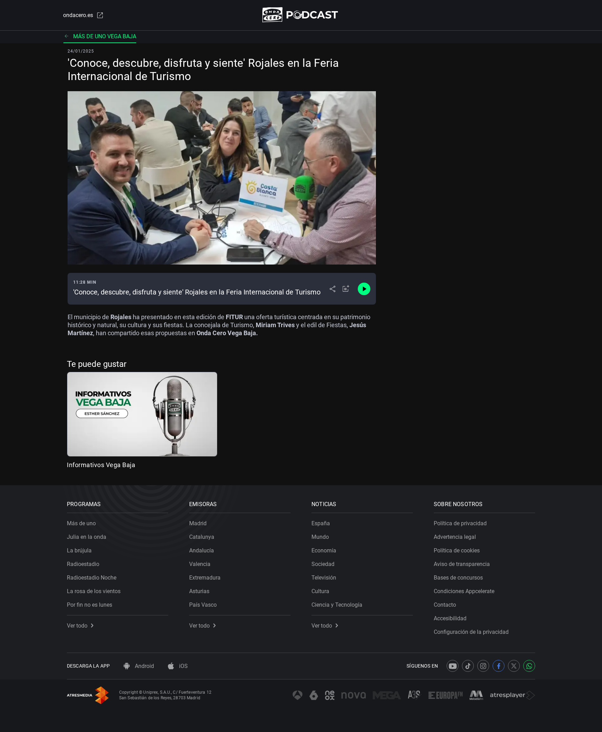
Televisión (323, 577)
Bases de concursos (458, 577)
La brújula (79, 550)
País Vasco (203, 604)
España (320, 523)
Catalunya (201, 537)
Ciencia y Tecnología (336, 604)
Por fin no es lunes (89, 604)
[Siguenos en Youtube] (452, 666)
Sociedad (322, 564)
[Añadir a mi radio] (346, 289)
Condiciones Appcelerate (464, 591)
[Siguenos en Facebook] (498, 666)
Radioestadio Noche (91, 577)
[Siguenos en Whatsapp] (529, 666)
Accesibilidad (450, 618)
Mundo (320, 537)
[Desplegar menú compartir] (332, 289)
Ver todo (77, 625)
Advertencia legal (455, 537)
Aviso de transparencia (462, 564)
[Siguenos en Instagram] (483, 666)
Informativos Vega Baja (101, 465)
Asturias (199, 591)
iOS (183, 666)
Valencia (199, 564)
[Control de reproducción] (364, 289)
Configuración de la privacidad (471, 632)
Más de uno (81, 523)
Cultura (320, 591)
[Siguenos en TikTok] (468, 666)
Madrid (198, 523)
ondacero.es (78, 15)
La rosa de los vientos (94, 591)
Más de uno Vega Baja (104, 36)
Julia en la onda (86, 537)
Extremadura (205, 577)
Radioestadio (83, 564)
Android (143, 666)
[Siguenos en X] (514, 666)
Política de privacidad (460, 523)
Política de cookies (457, 550)
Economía (323, 550)
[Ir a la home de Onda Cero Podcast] (301, 14)
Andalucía (201, 550)
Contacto (445, 604)
